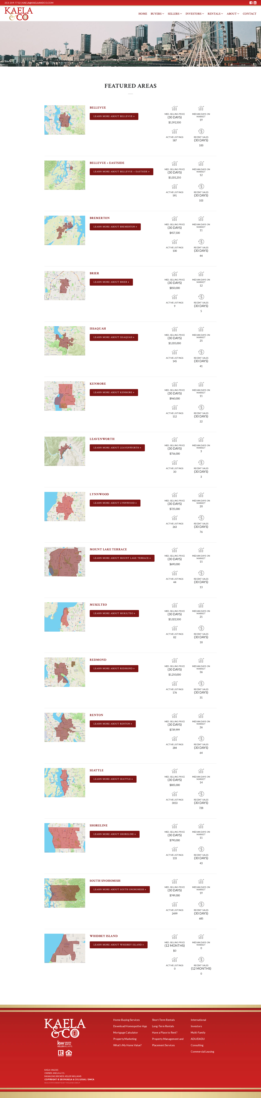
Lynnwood (99, 494)
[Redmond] (64, 671)
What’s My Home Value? (127, 1045)
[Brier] (64, 285)
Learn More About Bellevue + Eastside (120, 171)
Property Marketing (125, 1038)
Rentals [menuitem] (214, 14)
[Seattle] (64, 782)
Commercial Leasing (202, 1051)
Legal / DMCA (87, 1079)
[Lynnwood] (64, 506)
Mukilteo (98, 605)
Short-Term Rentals (163, 1019)
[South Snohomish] (64, 892)
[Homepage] (19, 14)
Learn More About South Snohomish (119, 889)
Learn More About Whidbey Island (118, 944)
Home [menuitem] (143, 14)
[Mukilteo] (64, 616)
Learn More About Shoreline (114, 834)
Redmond (98, 660)
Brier (94, 273)
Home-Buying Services (126, 1019)
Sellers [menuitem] (174, 14)
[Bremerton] (64, 230)
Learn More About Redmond (113, 668)
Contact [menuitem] (249, 14)
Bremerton (100, 218)
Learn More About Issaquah (113, 337)
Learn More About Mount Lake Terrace (121, 558)
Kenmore (98, 384)
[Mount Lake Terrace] (64, 561)
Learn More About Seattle (112, 779)
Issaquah (98, 329)
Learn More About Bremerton (114, 226)
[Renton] (64, 727)
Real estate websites (53, 1083)
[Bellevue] (64, 119)
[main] (130, 513)
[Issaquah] (64, 340)
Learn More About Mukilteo (113, 613)
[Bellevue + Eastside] (64, 174)
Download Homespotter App (130, 1026)
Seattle (96, 770)
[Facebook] (251, 2)
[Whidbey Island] (64, 948)
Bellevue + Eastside (107, 163)
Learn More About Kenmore (113, 392)
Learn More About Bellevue (113, 116)
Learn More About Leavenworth (116, 447)
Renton (96, 715)
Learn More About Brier (110, 282)
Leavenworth (102, 439)
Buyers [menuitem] (156, 14)
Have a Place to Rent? (164, 1032)
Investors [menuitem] (194, 14)
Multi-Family (198, 1032)
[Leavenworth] (64, 450)
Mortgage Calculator (125, 1032)
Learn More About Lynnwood (114, 503)
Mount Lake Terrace (108, 549)
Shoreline (99, 825)
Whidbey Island (104, 936)
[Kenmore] (64, 395)
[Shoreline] (64, 837)
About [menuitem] (232, 14)
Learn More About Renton (112, 723)
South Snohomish (105, 881)
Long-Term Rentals (163, 1026)
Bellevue (98, 108)
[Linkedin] (255, 2)
